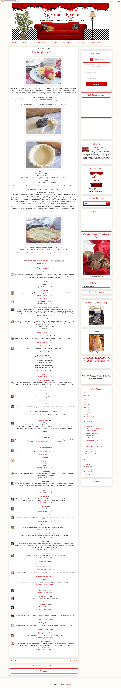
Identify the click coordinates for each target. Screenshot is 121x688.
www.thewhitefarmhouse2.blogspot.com (44, 307)
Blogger (70, 684)
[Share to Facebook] (61, 261)
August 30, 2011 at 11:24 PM (44, 529)
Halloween (53, 42)
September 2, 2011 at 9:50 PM (44, 592)
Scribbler (43, 579)
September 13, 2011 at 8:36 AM (45, 649)
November (89, 419)
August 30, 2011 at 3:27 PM (44, 390)
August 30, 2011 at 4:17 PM (44, 434)
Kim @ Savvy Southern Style (43, 633)
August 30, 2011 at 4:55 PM (44, 467)
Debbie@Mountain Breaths (44, 336)
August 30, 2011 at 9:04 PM (44, 521)
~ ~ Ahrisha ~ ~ (43, 420)
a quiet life (43, 506)
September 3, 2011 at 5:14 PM (44, 619)
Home (14, 42)
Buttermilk (44, 263)
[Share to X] (60, 261)
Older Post (73, 661)
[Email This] (56, 261)
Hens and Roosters (90, 451)
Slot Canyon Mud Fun (91, 449)
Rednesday (35, 253)
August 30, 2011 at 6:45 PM (44, 503)
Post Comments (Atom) (47, 665)
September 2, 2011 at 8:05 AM (44, 576)
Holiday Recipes (96, 42)
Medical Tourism (44, 561)
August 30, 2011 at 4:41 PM (44, 444)
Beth (43, 481)
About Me (25, 42)
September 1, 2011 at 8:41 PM (44, 558)
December (89, 416)
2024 (86, 395)
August (88, 426)
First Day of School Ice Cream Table (95, 438)
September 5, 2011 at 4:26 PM (44, 637)
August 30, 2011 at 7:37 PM (44, 511)
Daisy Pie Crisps (90, 435)
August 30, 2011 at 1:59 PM (44, 332)
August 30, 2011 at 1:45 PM (44, 303)
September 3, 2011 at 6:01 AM (44, 601)
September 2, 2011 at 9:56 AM (44, 584)
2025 (86, 392)
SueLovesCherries (43, 596)
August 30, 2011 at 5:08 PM (44, 477)
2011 (85, 414)
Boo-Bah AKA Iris (44, 447)
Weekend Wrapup (65, 253)
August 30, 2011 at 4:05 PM (44, 400)
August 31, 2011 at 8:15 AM (44, 537)
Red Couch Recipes (101, 147)
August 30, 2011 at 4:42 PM (44, 454)
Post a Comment (43, 653)
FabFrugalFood (43, 623)
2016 (86, 402)
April (87, 464)
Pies (49, 263)
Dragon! (44, 374)
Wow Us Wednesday (45, 253)
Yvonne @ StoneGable (43, 380)
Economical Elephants (91, 440)
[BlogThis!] (58, 261)
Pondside (44, 524)
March (88, 466)
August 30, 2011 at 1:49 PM (44, 315)
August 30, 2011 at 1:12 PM (44, 295)
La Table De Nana (43, 299)
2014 (86, 407)
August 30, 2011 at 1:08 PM (44, 287)
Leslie (44, 319)
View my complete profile (96, 162)
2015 (86, 404)
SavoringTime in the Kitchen (43, 569)
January (88, 471)
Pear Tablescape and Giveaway (94, 428)
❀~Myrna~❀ (43, 604)
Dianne (44, 437)
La (43, 403)
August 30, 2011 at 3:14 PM (44, 376)
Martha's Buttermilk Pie (91, 430)
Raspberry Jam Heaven (92, 433)
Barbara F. (44, 514)
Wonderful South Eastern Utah (94, 454)
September (89, 423)
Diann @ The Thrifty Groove (43, 533)
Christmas (67, 42)
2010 (86, 474)
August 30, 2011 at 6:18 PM (44, 493)
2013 (86, 409)
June (87, 459)
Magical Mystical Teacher (43, 346)
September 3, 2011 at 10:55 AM (45, 609)
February (88, 469)
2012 (86, 412)
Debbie (44, 471)
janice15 (43, 541)
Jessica (43, 641)
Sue (44, 588)
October (88, 421)
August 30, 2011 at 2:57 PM (44, 342)
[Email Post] (51, 260)
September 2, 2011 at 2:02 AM (44, 566)
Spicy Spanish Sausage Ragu (93, 446)
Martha (44, 553)
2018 (86, 397)
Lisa (43, 457)
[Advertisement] (96, 129)
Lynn (43, 290)
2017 (86, 400)
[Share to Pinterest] (63, 261)
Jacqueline (43, 496)
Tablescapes (81, 42)
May (87, 461)
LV (43, 393)
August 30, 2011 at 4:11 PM (44, 417)
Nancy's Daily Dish (43, 271)
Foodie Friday (55, 253)
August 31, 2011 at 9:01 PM (44, 549)
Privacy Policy (39, 42)
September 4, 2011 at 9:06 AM (44, 629)
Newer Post (14, 661)
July (87, 457)
